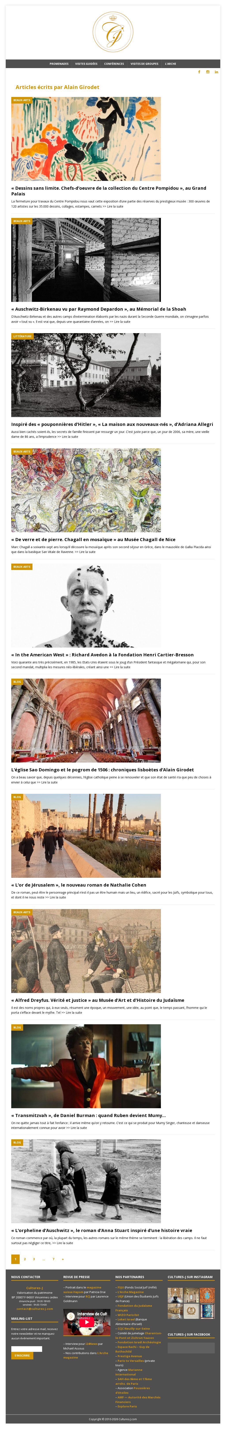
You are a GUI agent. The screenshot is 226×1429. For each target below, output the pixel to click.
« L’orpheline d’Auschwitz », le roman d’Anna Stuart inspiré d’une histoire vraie (101, 1230)
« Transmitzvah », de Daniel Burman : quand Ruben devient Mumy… (88, 1115)
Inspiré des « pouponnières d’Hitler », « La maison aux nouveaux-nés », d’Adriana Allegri (112, 424)
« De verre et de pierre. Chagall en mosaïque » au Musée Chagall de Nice (93, 539)
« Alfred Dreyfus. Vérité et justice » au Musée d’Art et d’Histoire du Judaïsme (97, 1000)
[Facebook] (199, 72)
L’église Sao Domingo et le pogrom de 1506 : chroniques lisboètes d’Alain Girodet (102, 770)
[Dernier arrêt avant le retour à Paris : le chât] (175, 1295)
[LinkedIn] (216, 72)
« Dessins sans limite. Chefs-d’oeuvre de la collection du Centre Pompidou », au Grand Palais (108, 191)
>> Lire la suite (113, 206)
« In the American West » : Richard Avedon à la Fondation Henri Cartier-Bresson (102, 655)
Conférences (114, 64)
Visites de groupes (144, 64)
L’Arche (170, 64)
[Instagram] (208, 72)
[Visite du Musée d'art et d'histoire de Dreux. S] (191, 1311)
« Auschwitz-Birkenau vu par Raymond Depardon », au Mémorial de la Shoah (98, 309)
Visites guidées (86, 64)
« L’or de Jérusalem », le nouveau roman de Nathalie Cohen (78, 885)
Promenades (59, 64)
